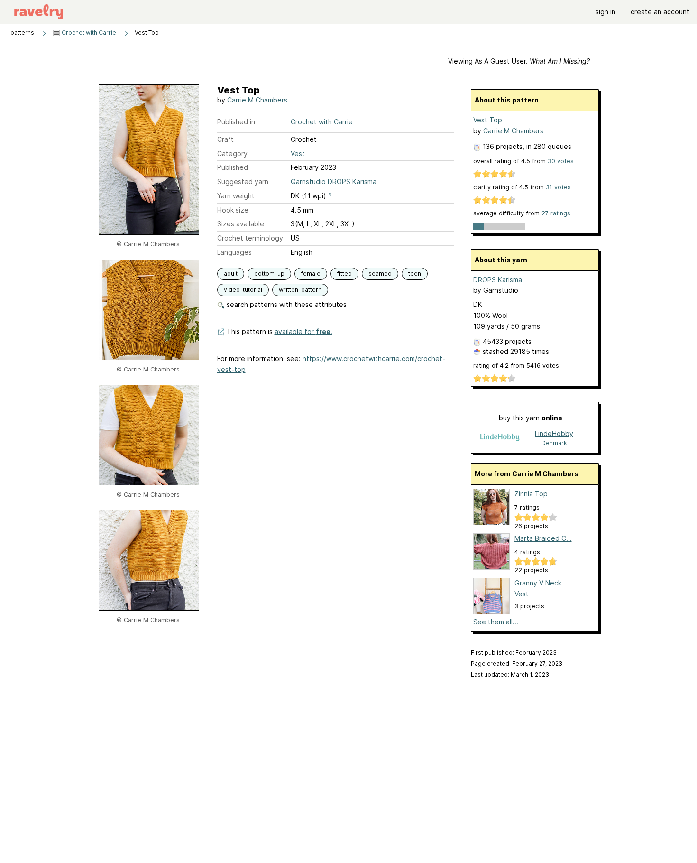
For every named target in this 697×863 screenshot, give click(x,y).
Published (232, 167)
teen (414, 273)
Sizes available (240, 224)
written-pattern (300, 289)
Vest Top (487, 120)
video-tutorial (243, 289)
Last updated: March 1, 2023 (513, 674)
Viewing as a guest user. (519, 61)
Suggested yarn (242, 181)
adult (231, 273)
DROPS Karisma (497, 280)
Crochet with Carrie (88, 32)
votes (561, 161)
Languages (234, 252)
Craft (225, 139)
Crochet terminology (250, 238)
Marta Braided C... (543, 538)
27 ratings (555, 213)
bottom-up (269, 273)
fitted (344, 273)
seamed (380, 273)
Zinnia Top (531, 494)
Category (232, 153)
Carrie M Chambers (257, 100)
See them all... (495, 622)
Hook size (232, 210)
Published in (236, 122)
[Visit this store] (500, 437)
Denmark (554, 442)
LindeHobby (554, 433)
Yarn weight (236, 196)
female (311, 273)
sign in (605, 12)
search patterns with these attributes (286, 304)
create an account (660, 12)
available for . (303, 331)
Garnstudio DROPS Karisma (333, 181)
